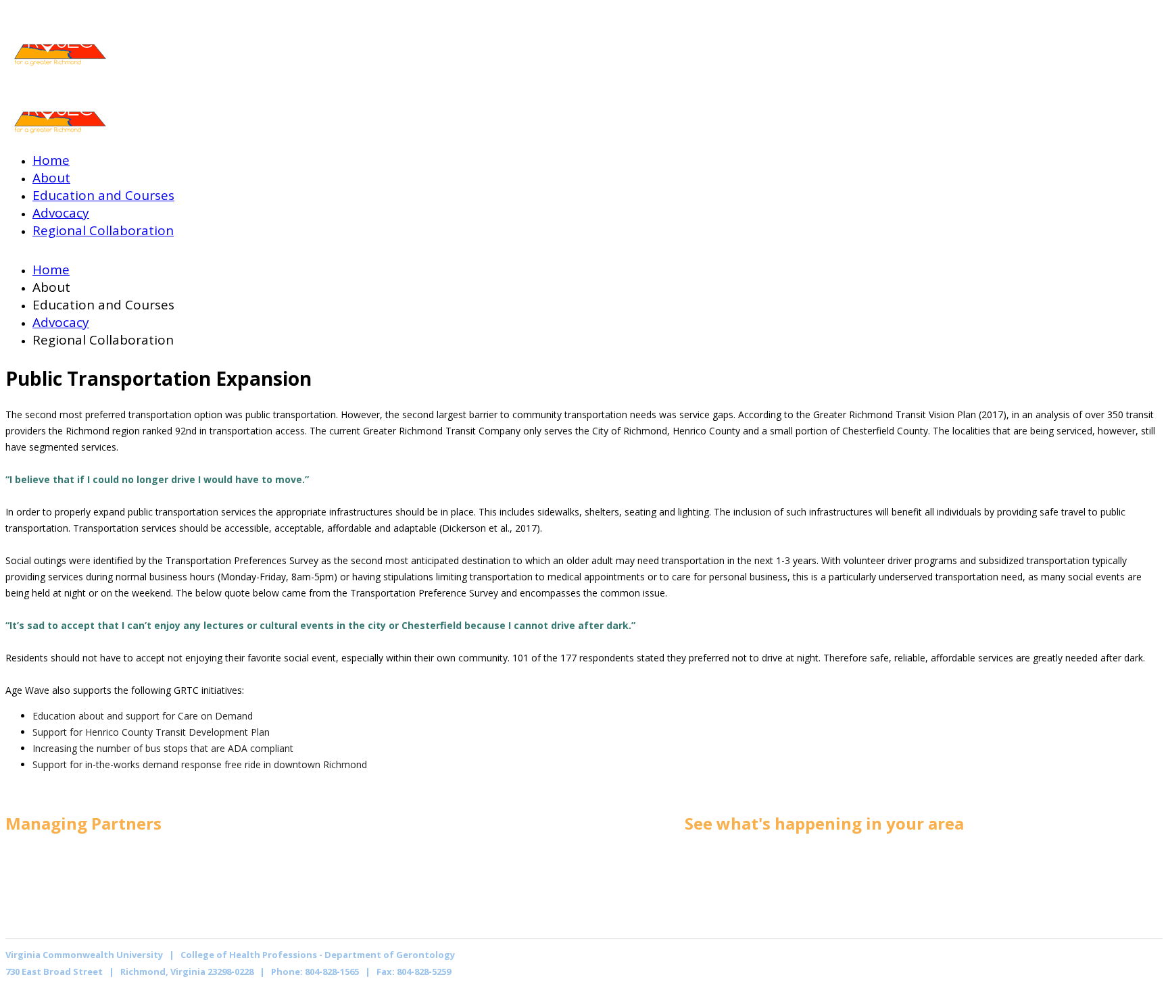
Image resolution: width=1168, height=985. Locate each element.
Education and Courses (103, 195)
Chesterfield (908, 888)
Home (51, 160)
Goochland (903, 872)
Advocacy (60, 213)
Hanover (898, 856)
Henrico (698, 904)
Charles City (908, 904)
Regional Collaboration (103, 230)
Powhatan (704, 872)
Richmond (703, 856)
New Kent (703, 888)
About (51, 177)
